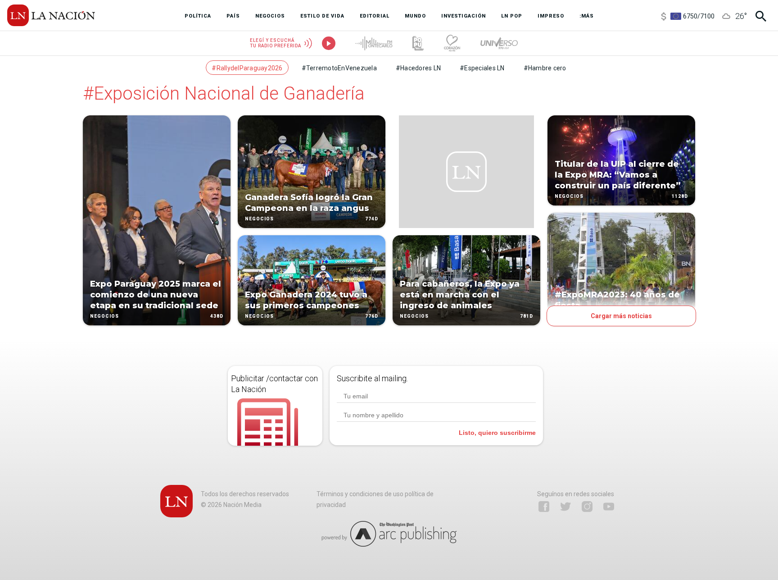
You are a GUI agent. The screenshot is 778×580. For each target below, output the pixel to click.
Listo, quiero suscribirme (497, 432)
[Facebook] (544, 506)
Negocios (104, 316)
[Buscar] (761, 16)
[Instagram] (587, 506)
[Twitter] (565, 506)
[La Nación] (51, 15)
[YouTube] (609, 506)
